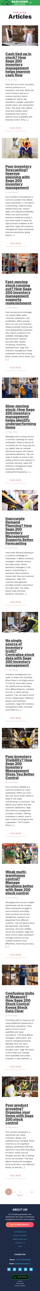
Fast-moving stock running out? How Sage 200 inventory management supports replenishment (18, 292)
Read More (15, 128)
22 (32, 1192)
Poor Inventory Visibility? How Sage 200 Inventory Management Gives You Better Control (19, 767)
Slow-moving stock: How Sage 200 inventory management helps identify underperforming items (20, 416)
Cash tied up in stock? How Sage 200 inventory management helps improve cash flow (18, 64)
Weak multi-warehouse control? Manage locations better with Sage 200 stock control (19, 882)
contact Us (20, 1243)
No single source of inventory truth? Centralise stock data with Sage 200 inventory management (19, 653)
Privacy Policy (20, 1283)
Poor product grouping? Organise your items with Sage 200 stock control (19, 1114)
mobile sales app (20, 1239)
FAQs (20, 1246)
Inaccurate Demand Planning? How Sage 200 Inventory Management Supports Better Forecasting (19, 531)
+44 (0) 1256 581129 (22, 1260)
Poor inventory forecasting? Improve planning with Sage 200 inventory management (18, 177)
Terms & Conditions (20, 1285)
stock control (20, 1235)
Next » (20, 1195)
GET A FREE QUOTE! (19, 1225)
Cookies (20, 1281)
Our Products (20, 1232)
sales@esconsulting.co (22, 1264)
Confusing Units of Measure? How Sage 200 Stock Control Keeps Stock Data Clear (19, 1002)
